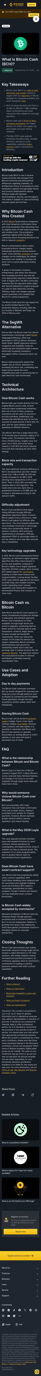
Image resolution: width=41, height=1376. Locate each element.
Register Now (20, 1232)
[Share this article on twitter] (3, 1095)
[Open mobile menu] (38, 5)
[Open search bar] (25, 5)
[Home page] (16, 4)
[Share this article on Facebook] (13, 1095)
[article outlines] (36, 19)
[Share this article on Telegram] (22, 1095)
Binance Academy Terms (18, 1364)
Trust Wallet (22, 724)
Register (32, 5)
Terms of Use (28, 1362)
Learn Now (34, 15)
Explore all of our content (19, 1256)
